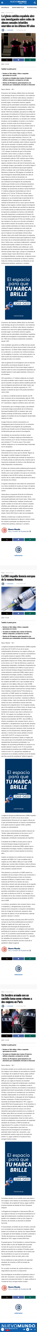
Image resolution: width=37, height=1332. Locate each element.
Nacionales (5, 8)
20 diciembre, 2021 (21, 30)
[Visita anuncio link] (18, 293)
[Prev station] (31, 1329)
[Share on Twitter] (6, 59)
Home (2, 12)
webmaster (10, 30)
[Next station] (24, 1329)
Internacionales (10, 12)
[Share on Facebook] (18, 59)
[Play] (28, 1329)
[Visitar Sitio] (18, 2)
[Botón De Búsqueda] (35, 2)
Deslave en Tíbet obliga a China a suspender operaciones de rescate (16, 74)
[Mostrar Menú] (2, 2)
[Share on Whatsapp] (30, 59)
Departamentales (18, 8)
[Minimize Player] (35, 1329)
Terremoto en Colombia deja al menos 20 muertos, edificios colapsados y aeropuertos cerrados (17, 79)
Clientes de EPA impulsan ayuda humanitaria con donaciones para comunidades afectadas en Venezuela (19, 84)
